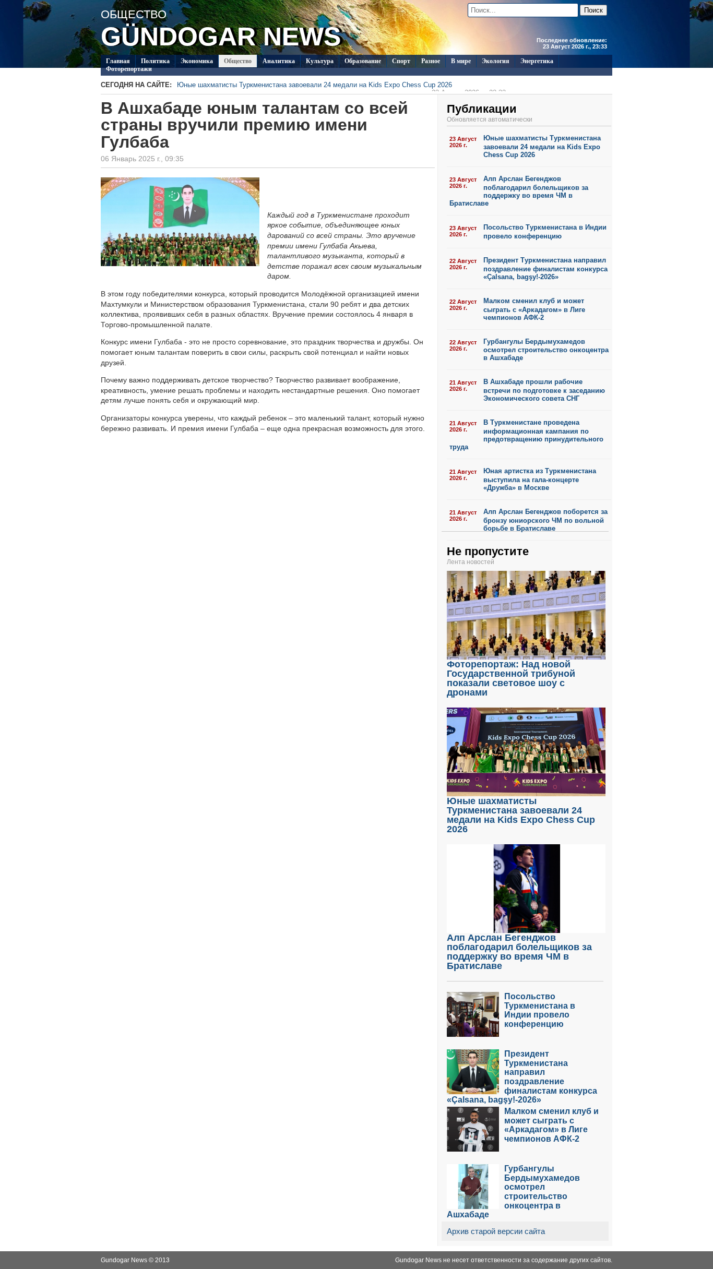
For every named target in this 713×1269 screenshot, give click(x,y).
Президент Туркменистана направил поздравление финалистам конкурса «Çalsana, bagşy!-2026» (545, 268)
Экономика (197, 61)
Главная (118, 61)
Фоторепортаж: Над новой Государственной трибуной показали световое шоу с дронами (511, 678)
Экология (495, 61)
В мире (461, 61)
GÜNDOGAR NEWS (221, 36)
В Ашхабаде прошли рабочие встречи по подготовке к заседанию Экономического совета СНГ (544, 390)
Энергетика (536, 61)
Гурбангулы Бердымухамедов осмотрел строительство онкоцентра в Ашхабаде (546, 350)
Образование (362, 61)
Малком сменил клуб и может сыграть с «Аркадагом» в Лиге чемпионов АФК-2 (534, 309)
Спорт (401, 61)
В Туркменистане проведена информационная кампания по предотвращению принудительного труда (526, 434)
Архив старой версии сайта (496, 1231)
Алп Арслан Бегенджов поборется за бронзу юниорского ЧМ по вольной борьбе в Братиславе (545, 520)
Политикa (155, 61)
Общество (238, 61)
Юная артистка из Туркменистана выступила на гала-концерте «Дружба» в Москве (539, 479)
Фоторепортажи (129, 69)
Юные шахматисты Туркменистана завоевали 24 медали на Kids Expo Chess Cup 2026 (341, 86)
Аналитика (279, 61)
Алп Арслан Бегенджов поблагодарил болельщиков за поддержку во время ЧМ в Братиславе (518, 191)
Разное (430, 61)
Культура (320, 61)
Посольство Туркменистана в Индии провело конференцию (545, 231)
